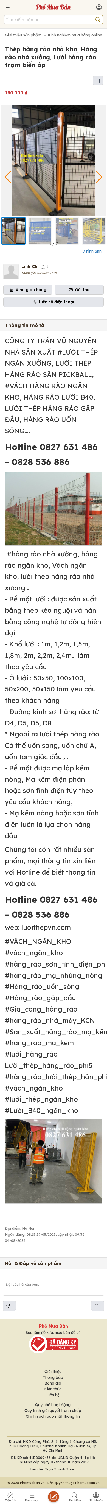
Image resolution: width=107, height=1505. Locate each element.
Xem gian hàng (31, 289)
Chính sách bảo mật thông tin (53, 1416)
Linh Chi (30, 266)
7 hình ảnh (92, 251)
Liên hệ (53, 1394)
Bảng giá (52, 1383)
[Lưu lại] (98, 80)
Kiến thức (52, 1389)
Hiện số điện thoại (56, 301)
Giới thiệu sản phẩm (23, 35)
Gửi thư (82, 289)
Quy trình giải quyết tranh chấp (52, 1410)
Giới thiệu (52, 1371)
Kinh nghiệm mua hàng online (75, 35)
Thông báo (53, 1377)
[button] (99, 177)
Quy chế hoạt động (53, 1404)
